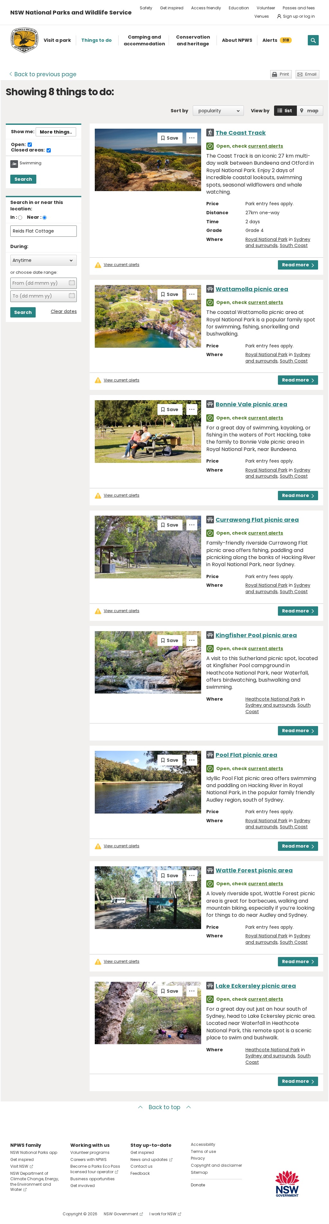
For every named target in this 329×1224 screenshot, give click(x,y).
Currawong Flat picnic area (257, 520)
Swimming (30, 163)
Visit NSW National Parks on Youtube (44, 1214)
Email (310, 74)
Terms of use (203, 1151)
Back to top (164, 1107)
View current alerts (121, 264)
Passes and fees (299, 8)
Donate (198, 1185)
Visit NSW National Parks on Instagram (30, 1214)
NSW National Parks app (33, 1152)
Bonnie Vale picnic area (251, 404)
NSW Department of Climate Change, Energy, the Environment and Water (34, 1181)
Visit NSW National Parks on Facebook (16, 1214)
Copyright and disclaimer (216, 1165)
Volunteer (266, 8)
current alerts (265, 146)
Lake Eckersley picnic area (256, 986)
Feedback (140, 1173)
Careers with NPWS (88, 1159)
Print (284, 74)
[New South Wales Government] (287, 1184)
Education (239, 8)
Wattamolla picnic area (252, 289)
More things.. (56, 132)
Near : (34, 217)
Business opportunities (92, 1179)
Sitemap (199, 1172)
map (312, 110)
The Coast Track (241, 133)
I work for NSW (162, 1214)
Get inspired (171, 8)
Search (23, 179)
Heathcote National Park (272, 699)
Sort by (179, 110)
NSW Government (121, 1214)
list (288, 110)
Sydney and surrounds (270, 705)
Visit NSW (19, 1166)
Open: (19, 145)
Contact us (141, 1166)
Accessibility (203, 1144)
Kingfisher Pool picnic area (256, 635)
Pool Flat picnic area (246, 755)
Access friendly (206, 8)
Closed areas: (28, 150)
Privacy (198, 1158)
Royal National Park (266, 239)
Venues (261, 16)
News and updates (149, 1159)
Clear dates (64, 311)
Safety (146, 8)
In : (13, 217)
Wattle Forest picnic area (254, 870)
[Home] (24, 40)
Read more (295, 265)
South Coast (294, 245)
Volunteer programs (90, 1152)
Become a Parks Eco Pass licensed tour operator (95, 1169)
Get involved (82, 1185)
